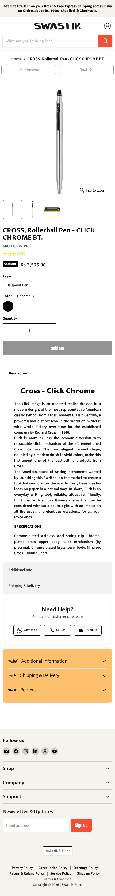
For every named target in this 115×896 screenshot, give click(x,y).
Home (16, 59)
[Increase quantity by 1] (50, 330)
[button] (12, 209)
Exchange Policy (85, 867)
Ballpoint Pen (17, 285)
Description (18, 373)
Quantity (10, 319)
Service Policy (60, 873)
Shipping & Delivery (24, 586)
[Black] (8, 306)
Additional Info (20, 570)
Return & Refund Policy (27, 873)
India (55, 850)
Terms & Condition (57, 879)
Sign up (81, 825)
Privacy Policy (22, 867)
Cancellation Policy (53, 867)
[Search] (105, 41)
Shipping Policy (88, 873)
